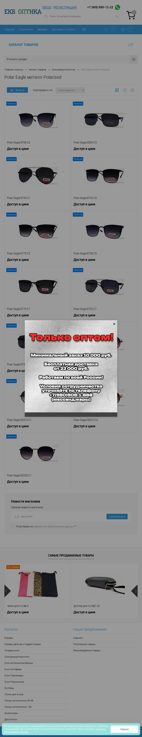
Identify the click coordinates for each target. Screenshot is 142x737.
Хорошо (124, 729)
